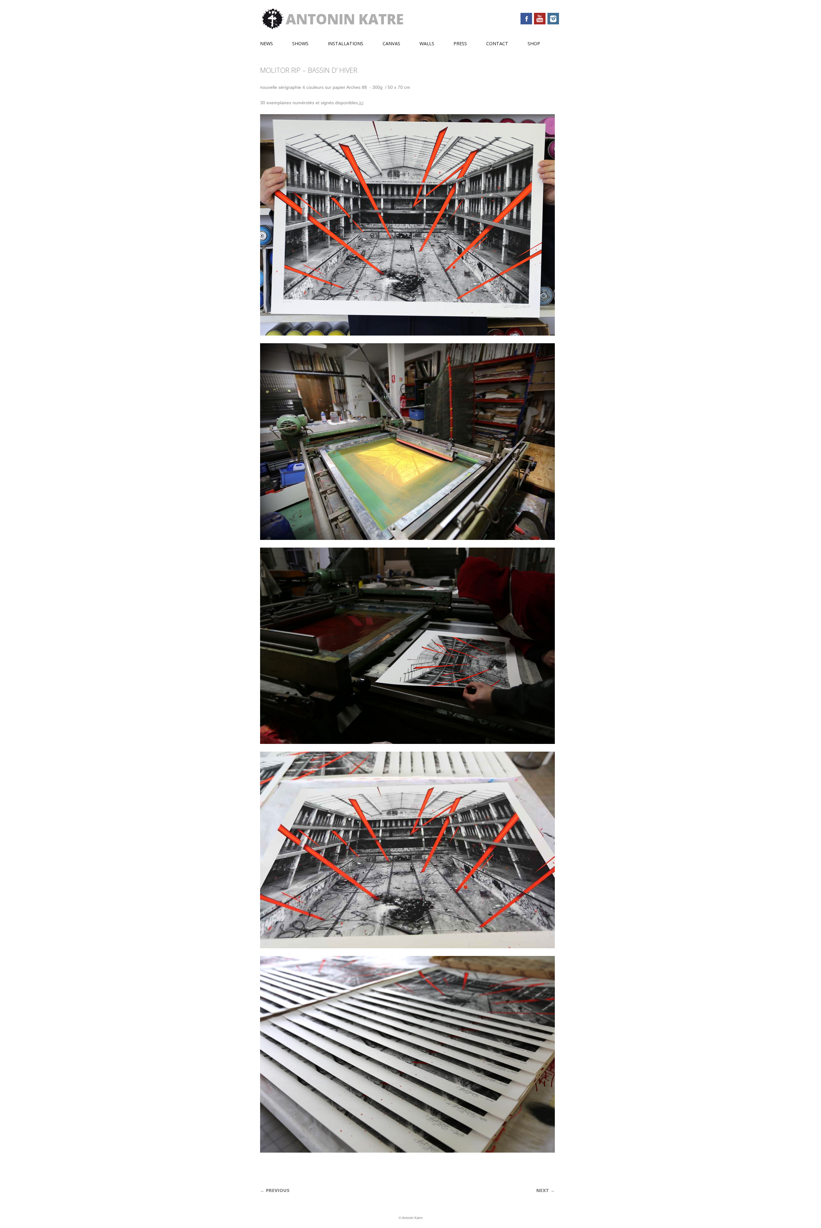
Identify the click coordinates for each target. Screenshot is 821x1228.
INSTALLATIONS (345, 43)
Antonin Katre (345, 19)
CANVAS (391, 43)
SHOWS (300, 43)
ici (360, 102)
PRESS (460, 43)
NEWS (266, 43)
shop (534, 43)
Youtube (540, 18)
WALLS (426, 43)
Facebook (526, 18)
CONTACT (497, 43)
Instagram (553, 18)
